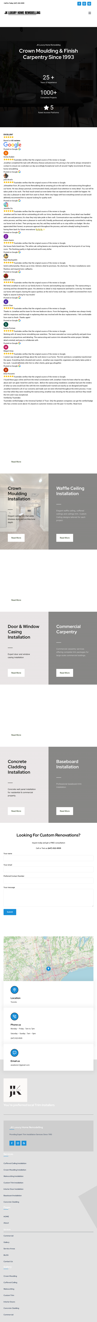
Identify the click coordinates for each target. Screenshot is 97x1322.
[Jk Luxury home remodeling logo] (23, 9)
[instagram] (84, 4)
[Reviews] (89, 4)
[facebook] (79, 4)
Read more (77, 404)
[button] (48, 969)
